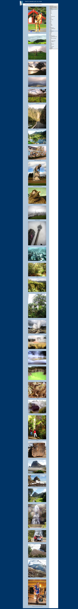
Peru (50, 26)
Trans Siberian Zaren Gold (53, 36)
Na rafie (50, 37)
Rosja (50, 39)
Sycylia (50, 21)
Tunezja (50, 30)
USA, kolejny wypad (52, 28)
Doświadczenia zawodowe (53, 7)
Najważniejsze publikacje (52, 6)
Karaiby (50, 32)
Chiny (50, 20)
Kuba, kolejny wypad (52, 40)
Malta (50, 34)
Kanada (50, 29)
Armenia (50, 43)
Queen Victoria (51, 41)
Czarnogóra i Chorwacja (52, 38)
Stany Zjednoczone (52, 16)
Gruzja (50, 42)
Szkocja (50, 45)
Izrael (50, 15)
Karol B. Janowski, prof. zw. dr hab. (33, 1)
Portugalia (50, 25)
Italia (50, 14)
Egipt (50, 10)
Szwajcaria (50, 47)
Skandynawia (51, 19)
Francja (50, 11)
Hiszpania (50, 24)
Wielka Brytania (51, 27)
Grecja (50, 12)
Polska (50, 33)
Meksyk (50, 23)
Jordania (50, 13)
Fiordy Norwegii (51, 46)
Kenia (50, 17)
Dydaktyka (50, 8)
